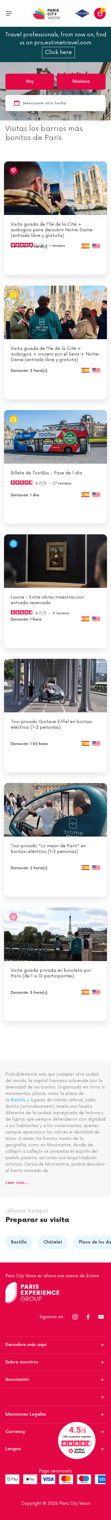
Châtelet (52, 1242)
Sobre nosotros (22, 1362)
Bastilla (18, 1100)
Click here (58, 52)
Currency (15, 1431)
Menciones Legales (25, 1414)
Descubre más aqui (26, 1344)
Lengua (13, 1448)
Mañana (81, 81)
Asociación (17, 1379)
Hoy (30, 81)
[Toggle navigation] (8, 13)
